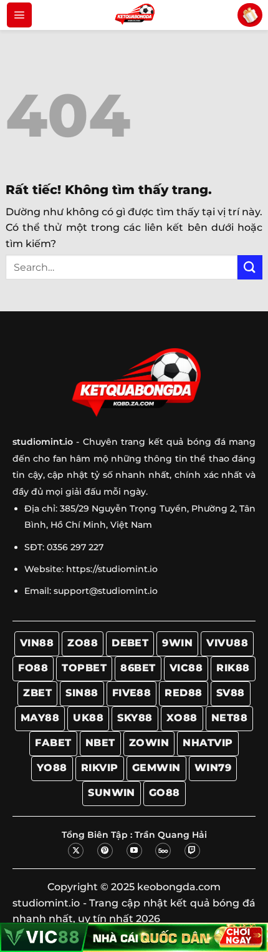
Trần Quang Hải (171, 835)
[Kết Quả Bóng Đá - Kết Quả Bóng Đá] (134, 15)
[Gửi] (249, 267)
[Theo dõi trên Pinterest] (105, 850)
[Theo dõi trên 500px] (163, 850)
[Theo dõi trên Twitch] (192, 850)
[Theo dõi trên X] (76, 850)
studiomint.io (46, 903)
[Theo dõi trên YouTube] (134, 850)
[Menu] (19, 14)
